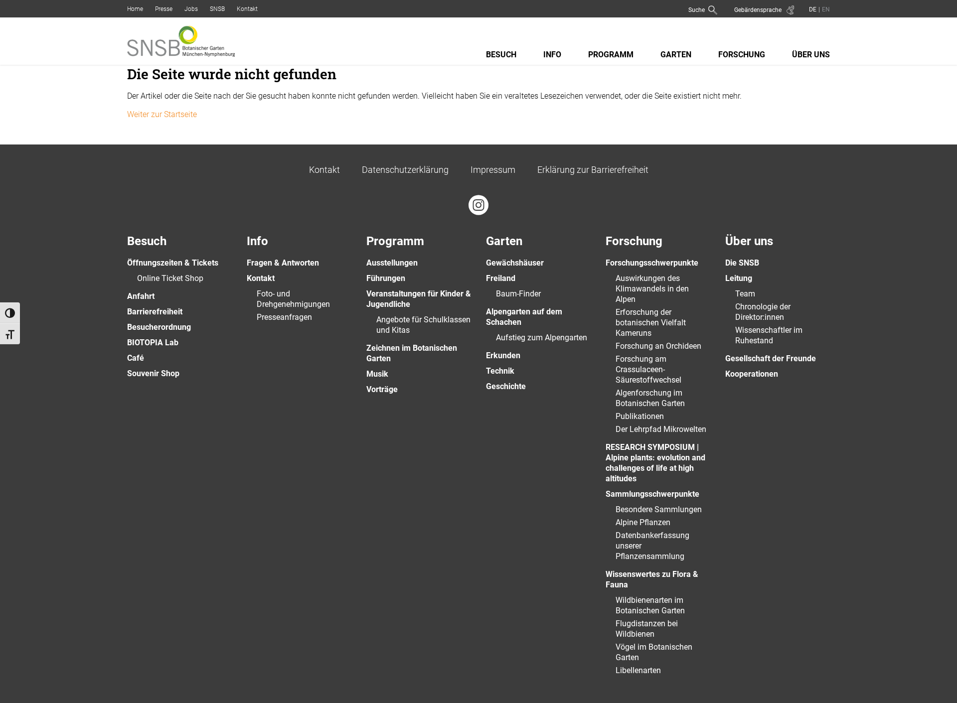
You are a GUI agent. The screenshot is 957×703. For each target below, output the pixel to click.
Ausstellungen (392, 263)
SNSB (217, 8)
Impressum (493, 169)
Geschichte (506, 386)
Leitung (738, 278)
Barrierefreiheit (154, 311)
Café (135, 358)
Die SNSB (742, 263)
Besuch (501, 54)
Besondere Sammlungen (659, 509)
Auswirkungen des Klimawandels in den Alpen (652, 289)
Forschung (741, 54)
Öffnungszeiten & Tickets (172, 263)
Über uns (811, 54)
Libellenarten (638, 670)
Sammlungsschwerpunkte (652, 494)
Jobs (191, 8)
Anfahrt (141, 296)
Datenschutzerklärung (405, 169)
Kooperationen (751, 374)
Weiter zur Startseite (162, 114)
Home (135, 8)
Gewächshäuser (515, 263)
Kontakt (247, 8)
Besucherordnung (159, 327)
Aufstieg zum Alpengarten (541, 337)
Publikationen (640, 416)
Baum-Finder (518, 293)
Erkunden (503, 355)
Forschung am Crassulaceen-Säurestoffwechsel (648, 369)
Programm (611, 54)
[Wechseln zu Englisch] (825, 9)
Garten (675, 54)
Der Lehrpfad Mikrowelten (661, 429)
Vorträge (382, 389)
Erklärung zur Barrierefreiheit (592, 169)
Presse (163, 8)
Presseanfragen (284, 317)
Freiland (500, 278)
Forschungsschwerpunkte (652, 263)
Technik (500, 371)
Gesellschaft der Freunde (770, 358)
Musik (377, 374)
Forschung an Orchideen (658, 346)
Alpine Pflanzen (643, 522)
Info (552, 54)
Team (745, 293)
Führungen (385, 278)
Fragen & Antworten (283, 263)
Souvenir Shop (153, 373)
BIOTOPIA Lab (152, 342)
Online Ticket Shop (170, 278)
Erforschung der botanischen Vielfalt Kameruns (651, 322)
